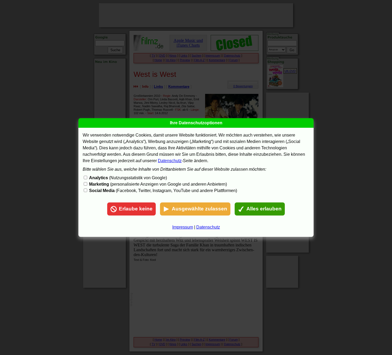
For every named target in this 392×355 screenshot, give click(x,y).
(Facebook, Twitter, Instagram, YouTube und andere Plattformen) (163, 190)
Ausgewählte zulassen (199, 209)
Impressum (182, 227)
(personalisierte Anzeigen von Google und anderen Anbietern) (158, 184)
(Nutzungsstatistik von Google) (128, 177)
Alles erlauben (264, 209)
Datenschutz (170, 160)
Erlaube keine (136, 209)
